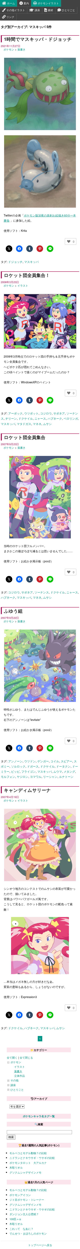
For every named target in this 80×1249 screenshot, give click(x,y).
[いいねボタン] (69, 241)
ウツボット (31, 413)
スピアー (66, 761)
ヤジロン (22, 777)
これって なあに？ (21, 1229)
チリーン (11, 418)
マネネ (37, 424)
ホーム (10, 3)
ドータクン (63, 766)
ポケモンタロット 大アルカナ (28, 1163)
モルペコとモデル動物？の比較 (28, 1153)
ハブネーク (55, 418)
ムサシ (47, 424)
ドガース (33, 766)
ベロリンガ (71, 418)
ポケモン (8, 49)
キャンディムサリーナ (27, 790)
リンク (10, 17)
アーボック (15, 413)
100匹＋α (15, 1219)
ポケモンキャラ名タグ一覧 (39, 1116)
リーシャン (50, 777)
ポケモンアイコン (20, 1195)
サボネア (59, 413)
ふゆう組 (13, 610)
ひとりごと (68, 10)
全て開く (12, 1057)
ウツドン (30, 761)
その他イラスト (15, 10)
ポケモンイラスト (48, 3)
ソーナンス (41, 592)
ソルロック (18, 766)
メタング (69, 771)
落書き (21, 49)
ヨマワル (35, 777)
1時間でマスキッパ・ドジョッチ (38, 39)
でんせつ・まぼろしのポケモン (28, 1233)
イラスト (22, 285)
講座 (37, 10)
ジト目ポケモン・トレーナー (26, 1200)
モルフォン (8, 777)
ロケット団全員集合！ (27, 275)
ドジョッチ (15, 262)
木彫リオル (16, 1167)
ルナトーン (66, 777)
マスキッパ (31, 262)
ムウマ (57, 771)
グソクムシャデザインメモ (25, 1172)
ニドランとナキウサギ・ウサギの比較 (32, 1158)
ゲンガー (43, 761)
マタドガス (24, 424)
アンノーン (15, 761)
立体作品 (19, 1076)
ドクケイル (25, 418)
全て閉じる (26, 1057)
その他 (14, 1080)
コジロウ (46, 413)
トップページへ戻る (40, 1245)
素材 (50, 10)
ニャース (40, 418)
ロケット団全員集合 (24, 437)
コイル (54, 761)
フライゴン (28, 771)
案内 (26, 3)
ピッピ (15, 771)
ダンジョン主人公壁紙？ (24, 1214)
